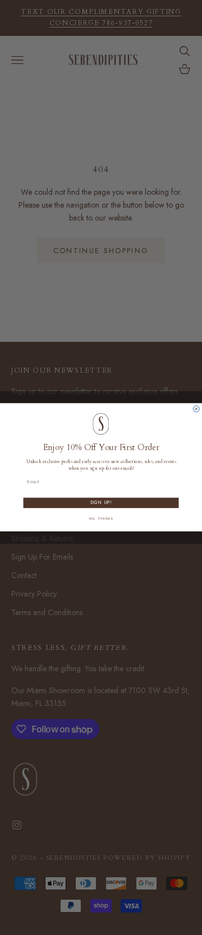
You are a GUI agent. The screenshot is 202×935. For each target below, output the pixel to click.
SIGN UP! (101, 503)
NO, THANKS (101, 518)
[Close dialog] (196, 409)
